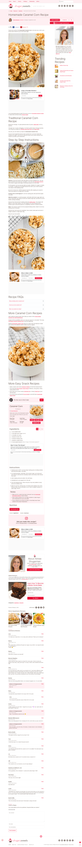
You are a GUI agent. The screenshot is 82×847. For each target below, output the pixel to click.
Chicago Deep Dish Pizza (26, 129)
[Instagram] (59, 6)
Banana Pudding (26, 386)
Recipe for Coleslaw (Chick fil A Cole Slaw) (66, 86)
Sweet (14, 1)
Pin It (42, 399)
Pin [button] (36, 419)
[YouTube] (62, 6)
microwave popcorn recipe (38, 113)
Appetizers (20, 10)
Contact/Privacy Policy (22, 844)
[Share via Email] (43, 607)
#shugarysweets (33, 523)
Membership (32, 1)
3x (42, 429)
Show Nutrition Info (14, 509)
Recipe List (15, 10)
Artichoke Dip (27, 391)
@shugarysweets (23, 523)
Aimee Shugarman (14, 410)
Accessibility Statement (64, 844)
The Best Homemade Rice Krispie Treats (65, 81)
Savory (19, 1)
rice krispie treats (32, 564)
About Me (14, 844)
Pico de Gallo (26, 394)
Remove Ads (36, 422)
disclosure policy (25, 579)
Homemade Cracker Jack (17, 323)
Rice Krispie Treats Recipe (23, 388)
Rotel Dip (37, 391)
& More (37, 1)
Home (10, 1)
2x (39, 429)
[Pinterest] (70, 6)
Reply (42, 633)
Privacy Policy (71, 844)
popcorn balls (25, 114)
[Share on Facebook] (36, 607)
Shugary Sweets (26, 6)
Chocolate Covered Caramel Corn (16, 321)
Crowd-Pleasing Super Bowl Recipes (26, 626)
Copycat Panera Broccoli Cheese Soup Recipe (66, 71)
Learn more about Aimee (35, 569)
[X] (67, 6)
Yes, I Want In (35, 598)
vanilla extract (32, 202)
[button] (10, 409)
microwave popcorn (39, 181)
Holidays (25, 1)
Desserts (21, 602)
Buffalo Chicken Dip (64, 65)
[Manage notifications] (2, 840)
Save (32, 419)
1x (37, 429)
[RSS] (73, 6)
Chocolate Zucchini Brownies (66, 75)
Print (40, 419)
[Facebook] (65, 6)
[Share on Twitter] (41, 607)
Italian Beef (36, 124)
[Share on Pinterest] (39, 607)
